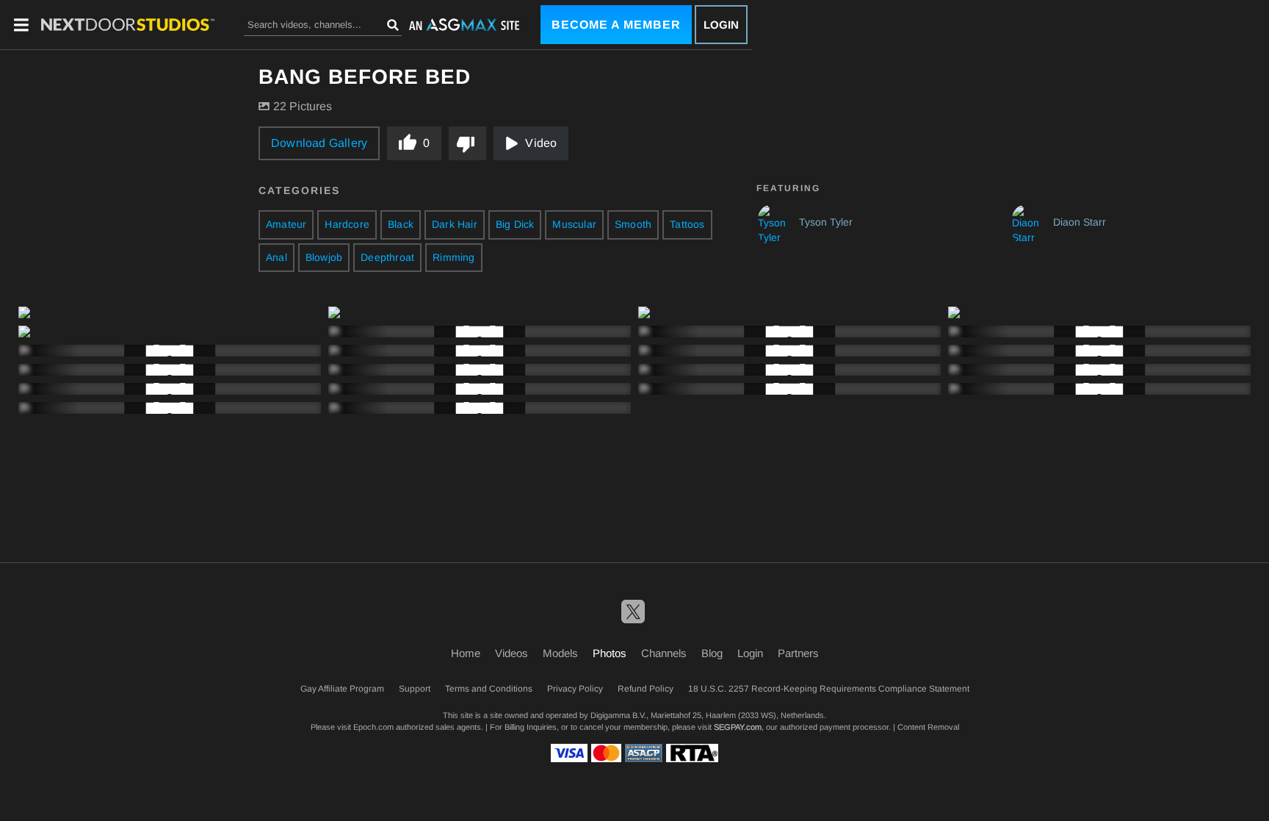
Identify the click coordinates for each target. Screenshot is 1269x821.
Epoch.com (373, 727)
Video (541, 143)
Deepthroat (387, 257)
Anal (276, 257)
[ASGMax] (127, 24)
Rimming (453, 257)
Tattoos (687, 224)
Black (400, 224)
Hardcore (347, 224)
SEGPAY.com (738, 727)
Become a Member (616, 24)
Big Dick (515, 224)
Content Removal (928, 727)
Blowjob (324, 257)
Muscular (574, 224)
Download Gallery (319, 143)
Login (721, 24)
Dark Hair (454, 224)
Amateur (286, 224)
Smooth (633, 224)
